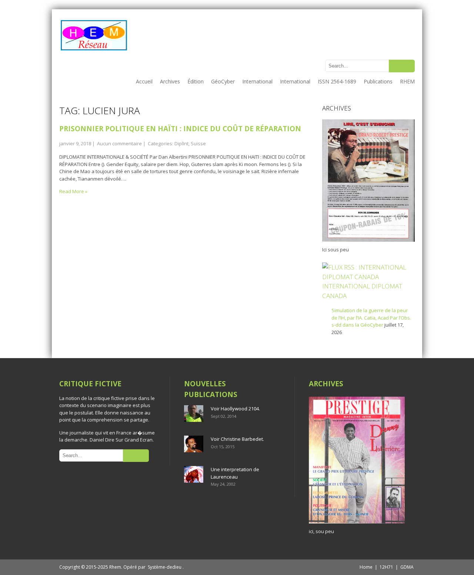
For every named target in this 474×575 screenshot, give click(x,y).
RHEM (407, 81)
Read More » (73, 191)
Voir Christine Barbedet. (237, 439)
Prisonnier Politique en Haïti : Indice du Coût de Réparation (180, 128)
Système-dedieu (164, 567)
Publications (378, 81)
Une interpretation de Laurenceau (235, 473)
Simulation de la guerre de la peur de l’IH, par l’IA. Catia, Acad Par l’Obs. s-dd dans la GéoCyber (371, 317)
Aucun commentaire (119, 143)
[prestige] (357, 523)
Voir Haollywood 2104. (235, 408)
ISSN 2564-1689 (337, 81)
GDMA (407, 567)
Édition (195, 81)
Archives (170, 81)
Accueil (144, 81)
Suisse (198, 143)
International (257, 81)
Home (366, 567)
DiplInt (181, 143)
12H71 (386, 567)
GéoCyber (223, 81)
